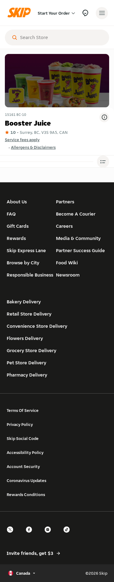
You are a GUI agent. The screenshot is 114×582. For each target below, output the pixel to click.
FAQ (11, 214)
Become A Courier (75, 214)
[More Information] (104, 117)
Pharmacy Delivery (27, 375)
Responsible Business (30, 275)
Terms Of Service (23, 410)
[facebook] (31, 535)
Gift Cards (18, 226)
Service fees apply (22, 139)
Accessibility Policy (25, 452)
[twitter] (12, 535)
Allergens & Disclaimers (33, 147)
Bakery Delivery (24, 301)
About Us (17, 201)
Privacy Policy (20, 424)
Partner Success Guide (80, 250)
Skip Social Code (23, 438)
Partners (65, 201)
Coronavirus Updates (26, 480)
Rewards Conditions (26, 494)
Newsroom (68, 275)
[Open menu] (102, 13)
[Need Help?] (85, 13)
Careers (64, 226)
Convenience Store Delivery (37, 326)
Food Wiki (67, 262)
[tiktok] (68, 535)
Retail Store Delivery (29, 314)
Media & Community (78, 238)
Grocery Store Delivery (31, 350)
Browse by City (23, 262)
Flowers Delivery (25, 338)
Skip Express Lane (26, 250)
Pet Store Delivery (26, 362)
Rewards (16, 238)
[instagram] (49, 535)
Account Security (23, 466)
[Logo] (20, 13)
